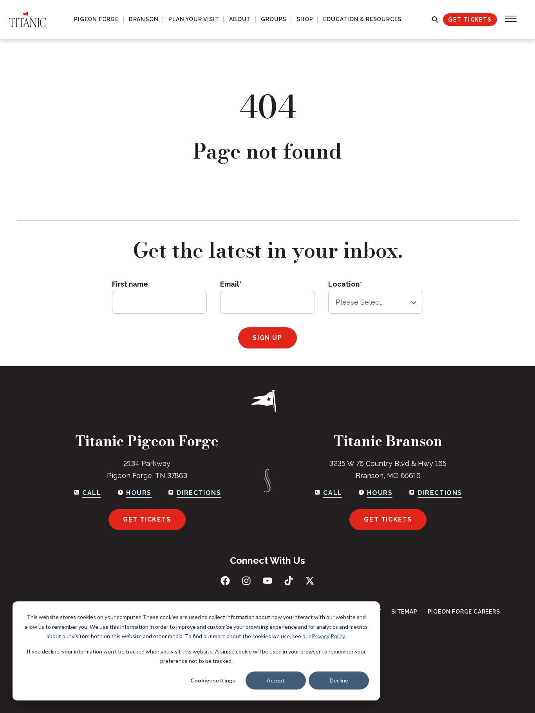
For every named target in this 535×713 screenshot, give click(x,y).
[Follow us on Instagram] (246, 580)
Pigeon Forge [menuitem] (96, 19)
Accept (276, 680)
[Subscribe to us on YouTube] (267, 580)
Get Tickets (470, 19)
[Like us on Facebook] (225, 580)
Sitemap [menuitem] (404, 611)
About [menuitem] (240, 19)
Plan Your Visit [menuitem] (193, 19)
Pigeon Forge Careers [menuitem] (464, 611)
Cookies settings (212, 680)
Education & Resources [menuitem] (362, 19)
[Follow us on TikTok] (288, 580)
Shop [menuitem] (304, 19)
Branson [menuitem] (144, 19)
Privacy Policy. (329, 636)
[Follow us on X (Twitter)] (309, 580)
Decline (339, 680)
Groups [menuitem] (273, 19)
